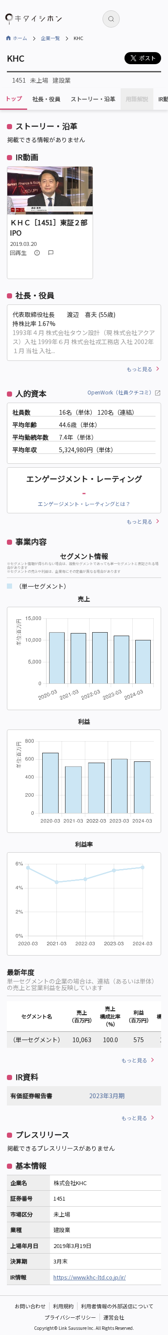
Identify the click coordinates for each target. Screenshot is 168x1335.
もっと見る (139, 369)
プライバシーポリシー (70, 1317)
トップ (13, 98)
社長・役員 (46, 99)
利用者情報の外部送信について (117, 1306)
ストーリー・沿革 (93, 99)
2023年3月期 (106, 1095)
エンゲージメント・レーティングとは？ (84, 503)
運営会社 (113, 1317)
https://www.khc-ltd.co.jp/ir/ (89, 1277)
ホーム (20, 37)
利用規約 (63, 1306)
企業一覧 (50, 37)
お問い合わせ (30, 1306)
